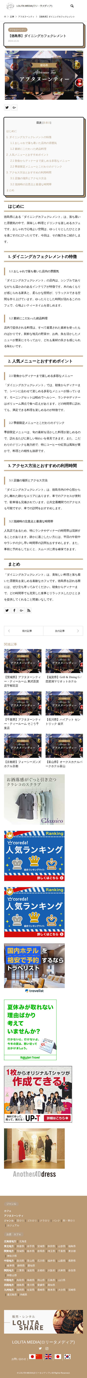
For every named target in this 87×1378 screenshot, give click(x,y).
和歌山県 (12, 1275)
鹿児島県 (12, 1294)
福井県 (51, 1260)
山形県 (61, 1246)
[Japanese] (32, 1359)
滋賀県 (30, 1270)
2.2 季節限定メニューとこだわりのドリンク (36, 166)
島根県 (30, 1280)
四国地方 (9, 1285)
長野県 (72, 1260)
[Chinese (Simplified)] (39, 1359)
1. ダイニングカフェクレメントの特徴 (28, 137)
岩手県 (30, 1246)
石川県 (41, 1260)
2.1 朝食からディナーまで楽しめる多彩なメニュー (40, 160)
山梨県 (61, 1260)
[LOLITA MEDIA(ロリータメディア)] (29, 6)
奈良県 (72, 1270)
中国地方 (9, 1280)
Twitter (40, 1348)
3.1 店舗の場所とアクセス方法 (28, 178)
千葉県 (61, 1251)
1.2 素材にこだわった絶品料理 (28, 148)
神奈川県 (12, 1255)
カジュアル (13, 1225)
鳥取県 (20, 1280)
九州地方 (9, 1289)
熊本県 (51, 1289)
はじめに (11, 131)
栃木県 (30, 1251)
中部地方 (9, 1260)
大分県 (61, 1289)
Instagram (47, 1348)
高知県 (51, 1285)
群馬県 (41, 1251)
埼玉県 (51, 1251)
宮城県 (41, 1246)
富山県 (30, 1260)
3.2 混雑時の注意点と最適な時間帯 (31, 184)
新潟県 (20, 1260)
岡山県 (41, 1280)
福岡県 (20, 1289)
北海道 (23, 1241)
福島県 (72, 1246)
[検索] (72, 6)
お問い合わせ (19, 1359)
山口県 (61, 1280)
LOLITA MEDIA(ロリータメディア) (43, 1342)
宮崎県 (72, 1289)
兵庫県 (61, 1270)
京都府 (41, 1270)
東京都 (72, 1251)
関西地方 (9, 1270)
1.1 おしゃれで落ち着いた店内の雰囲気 (33, 143)
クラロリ (45, 1220)
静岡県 (21, 1265)
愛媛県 (41, 1285)
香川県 (30, 1285)
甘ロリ (20, 1220)
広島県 (51, 1280)
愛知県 (31, 1265)
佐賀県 (30, 1289)
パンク (56, 1220)
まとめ (10, 190)
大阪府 (51, 1270)
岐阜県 (10, 1265)
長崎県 (41, 1289)
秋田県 (51, 1246)
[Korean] (67, 1359)
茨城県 (20, 1251)
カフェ (7, 1210)
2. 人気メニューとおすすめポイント (27, 154)
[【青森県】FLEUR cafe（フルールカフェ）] (24, 631)
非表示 (46, 122)
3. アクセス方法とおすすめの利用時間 (28, 172)
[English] (48, 1359)
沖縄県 (23, 1294)
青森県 (20, 1246)
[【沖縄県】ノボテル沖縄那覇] (63, 631)
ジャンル (9, 1220)
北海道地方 (10, 1241)
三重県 (20, 1270)
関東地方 (9, 1251)
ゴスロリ (32, 1220)
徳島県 (20, 1285)
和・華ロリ (69, 1220)
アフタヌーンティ (18, 30)
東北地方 (9, 1246)
